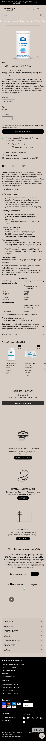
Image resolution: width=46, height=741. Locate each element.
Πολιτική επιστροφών (9, 667)
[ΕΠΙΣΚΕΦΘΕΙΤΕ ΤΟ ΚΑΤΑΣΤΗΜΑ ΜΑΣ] (23, 435)
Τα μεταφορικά (23, 125)
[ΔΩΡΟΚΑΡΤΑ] (23, 516)
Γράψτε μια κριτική (23, 403)
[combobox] (23, 15)
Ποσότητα (5, 114)
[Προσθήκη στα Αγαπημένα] (19, 349)
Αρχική (4, 62)
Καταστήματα (6, 673)
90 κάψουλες (8, 101)
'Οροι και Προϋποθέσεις (10, 693)
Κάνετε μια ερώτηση (9, 334)
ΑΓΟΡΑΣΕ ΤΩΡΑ (23, 538)
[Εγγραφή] (35, 574)
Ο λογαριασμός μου (8, 676)
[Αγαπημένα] (32, 9)
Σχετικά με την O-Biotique (10, 684)
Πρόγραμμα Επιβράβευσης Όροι (13, 664)
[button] (7, 70)
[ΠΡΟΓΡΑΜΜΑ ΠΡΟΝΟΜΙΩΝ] (23, 475)
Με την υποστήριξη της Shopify (11, 736)
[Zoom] (37, 57)
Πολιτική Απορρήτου (9, 690)
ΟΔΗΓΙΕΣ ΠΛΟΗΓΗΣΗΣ (23, 458)
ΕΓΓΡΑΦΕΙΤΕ (23, 498)
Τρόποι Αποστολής (8, 670)
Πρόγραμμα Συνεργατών (10, 687)
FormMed (21, 342)
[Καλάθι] (37, 9)
